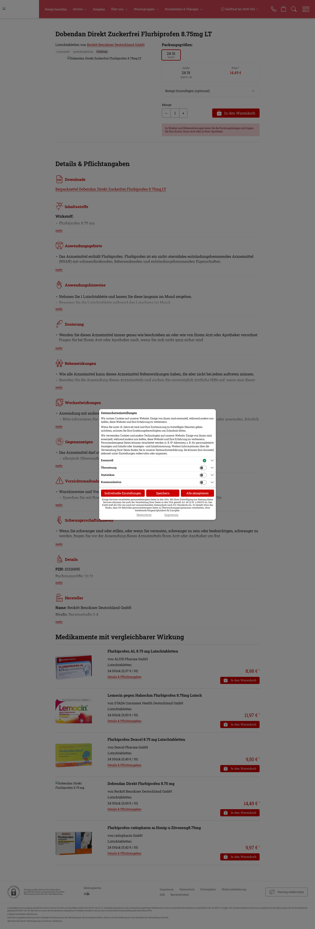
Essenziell (107, 460)
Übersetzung (108, 467)
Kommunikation (111, 482)
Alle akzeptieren (197, 493)
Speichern (163, 493)
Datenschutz (144, 515)
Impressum (171, 515)
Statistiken (107, 475)
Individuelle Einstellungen (122, 493)
